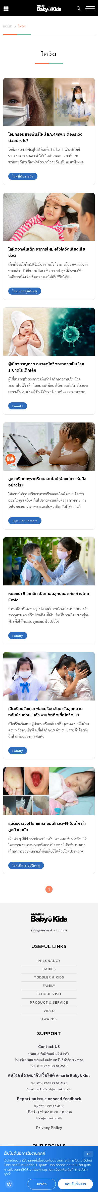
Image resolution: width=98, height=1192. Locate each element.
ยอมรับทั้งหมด (75, 1184)
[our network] (6, 8)
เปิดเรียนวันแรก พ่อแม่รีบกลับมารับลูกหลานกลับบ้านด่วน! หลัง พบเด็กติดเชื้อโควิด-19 (45, 712)
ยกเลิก (41, 1184)
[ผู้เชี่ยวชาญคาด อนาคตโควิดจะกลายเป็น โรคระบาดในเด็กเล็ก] (49, 332)
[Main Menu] (90, 8)
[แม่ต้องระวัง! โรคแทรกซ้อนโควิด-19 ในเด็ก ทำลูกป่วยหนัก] (49, 791)
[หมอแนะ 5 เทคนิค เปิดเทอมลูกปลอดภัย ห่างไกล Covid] (49, 561)
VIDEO (49, 1010)
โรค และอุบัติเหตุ (24, 291)
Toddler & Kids (49, 977)
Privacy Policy (49, 1127)
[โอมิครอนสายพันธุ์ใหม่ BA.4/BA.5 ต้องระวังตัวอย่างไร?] (49, 102)
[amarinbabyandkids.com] (48, 8)
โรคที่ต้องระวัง (22, 176)
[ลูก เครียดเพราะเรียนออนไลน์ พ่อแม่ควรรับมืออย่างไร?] (49, 447)
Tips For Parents (24, 521)
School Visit (49, 994)
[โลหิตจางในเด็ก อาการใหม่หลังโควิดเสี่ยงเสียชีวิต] (49, 217)
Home (7, 26)
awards (49, 1019)
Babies (49, 969)
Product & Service (49, 1002)
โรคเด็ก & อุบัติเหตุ (26, 865)
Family (17, 406)
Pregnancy (49, 960)
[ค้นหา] (78, 8)
